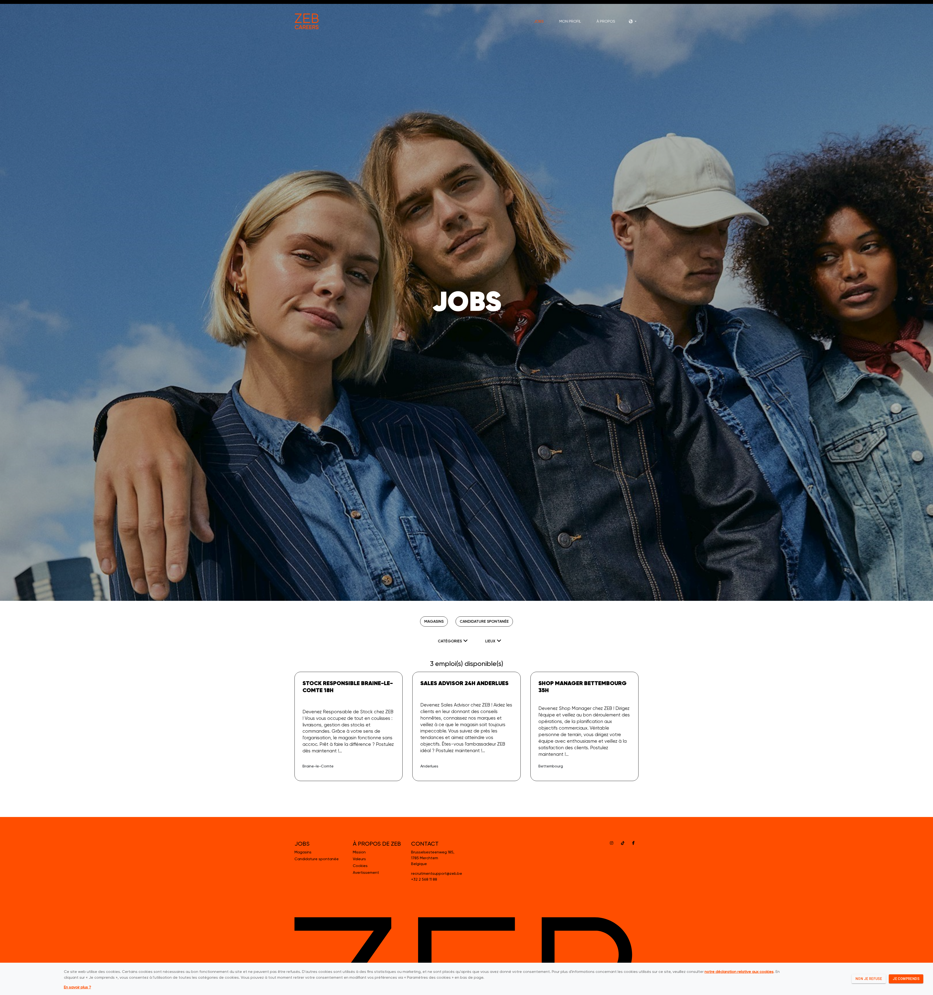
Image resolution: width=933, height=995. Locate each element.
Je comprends (906, 979)
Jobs (539, 21)
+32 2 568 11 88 (424, 879)
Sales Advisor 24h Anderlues (464, 683)
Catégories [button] (450, 641)
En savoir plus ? (77, 987)
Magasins (434, 621)
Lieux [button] (490, 641)
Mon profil (570, 21)
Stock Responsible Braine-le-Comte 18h (347, 687)
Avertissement (366, 872)
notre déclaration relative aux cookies (739, 971)
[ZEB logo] (306, 21)
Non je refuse (868, 979)
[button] (633, 21)
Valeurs (359, 859)
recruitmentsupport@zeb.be (436, 873)
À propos (605, 21)
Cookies (360, 865)
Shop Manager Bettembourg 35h (582, 687)
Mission (359, 852)
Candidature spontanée (484, 621)
